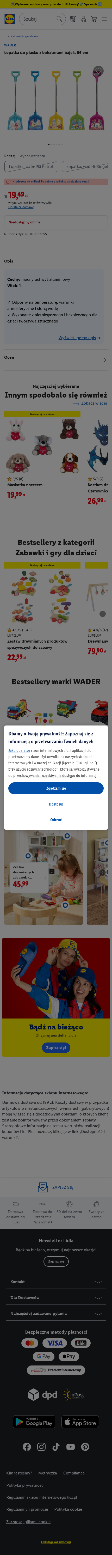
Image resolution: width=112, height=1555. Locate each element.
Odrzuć (56, 819)
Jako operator (19, 750)
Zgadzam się (56, 788)
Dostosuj (56, 804)
